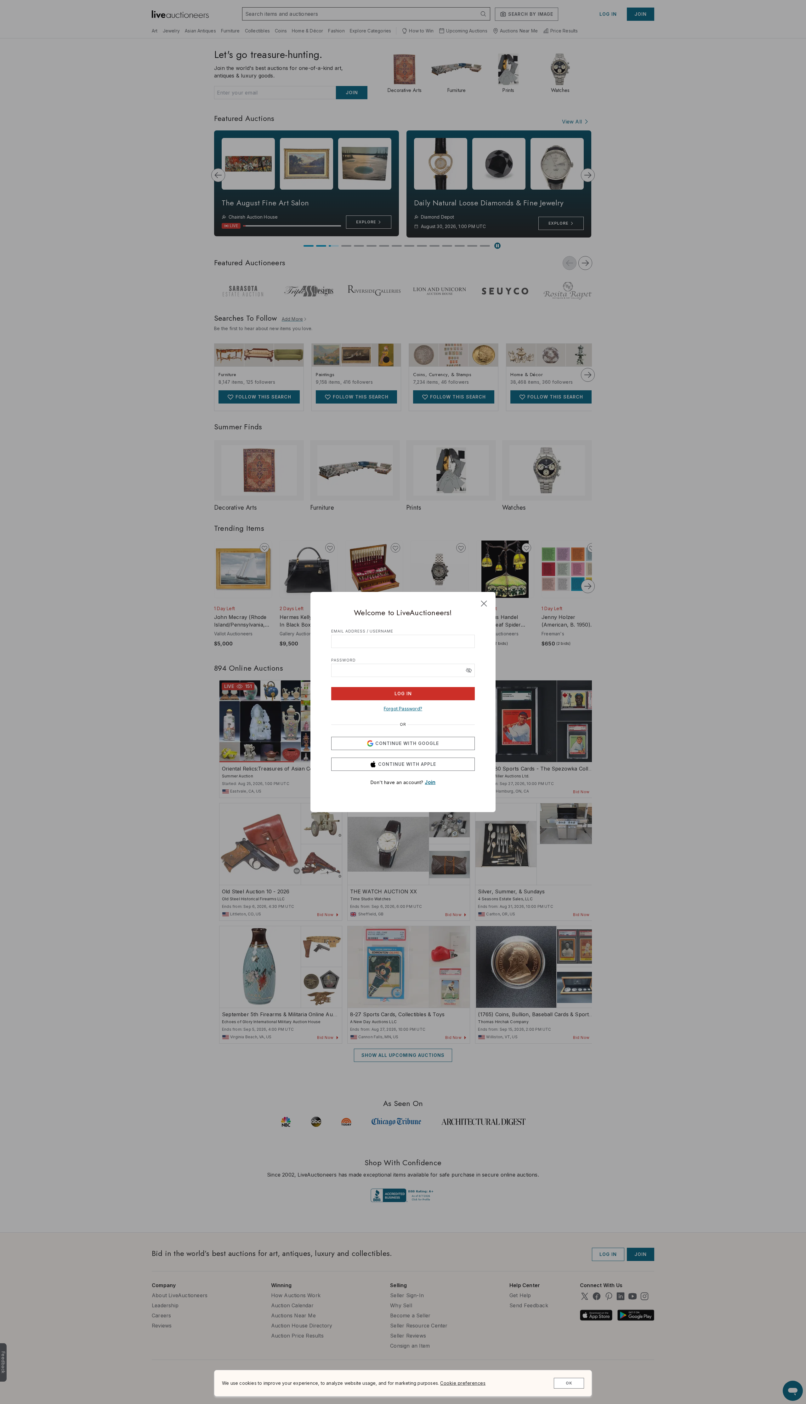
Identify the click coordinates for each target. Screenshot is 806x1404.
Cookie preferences (462, 1383)
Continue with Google (407, 743)
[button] (469, 670)
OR (403, 724)
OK (569, 1383)
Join (430, 782)
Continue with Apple (407, 764)
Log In (403, 693)
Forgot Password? (403, 708)
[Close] (484, 603)
